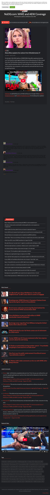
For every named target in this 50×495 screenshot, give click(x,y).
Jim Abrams (6, 393)
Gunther (41, 466)
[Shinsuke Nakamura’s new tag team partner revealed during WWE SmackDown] (21, 22)
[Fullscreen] (46, 451)
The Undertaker (14, 479)
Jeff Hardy (14, 469)
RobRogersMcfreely (8, 409)
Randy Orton (39, 471)
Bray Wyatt (5, 464)
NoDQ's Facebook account (23, 95)
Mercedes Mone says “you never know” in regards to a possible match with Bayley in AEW (23, 243)
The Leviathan (6, 384)
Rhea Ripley (11, 474)
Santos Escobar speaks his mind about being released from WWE (18, 267)
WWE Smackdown (39, 481)
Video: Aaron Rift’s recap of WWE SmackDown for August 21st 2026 (18, 240)
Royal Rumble (37, 474)
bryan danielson (24, 464)
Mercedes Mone (24, 471)
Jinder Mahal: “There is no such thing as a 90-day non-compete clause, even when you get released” (24, 237)
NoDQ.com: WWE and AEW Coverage (25, 14)
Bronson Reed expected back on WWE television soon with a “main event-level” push (22, 275)
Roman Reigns (28, 474)
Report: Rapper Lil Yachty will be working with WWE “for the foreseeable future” (21, 222)
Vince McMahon (39, 479)
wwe (14, 481)
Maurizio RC (6, 400)
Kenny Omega (38, 469)
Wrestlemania (6, 481)
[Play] (3, 451)
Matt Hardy (14, 471)
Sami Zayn (5, 476)
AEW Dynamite (12, 461)
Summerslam (40, 476)
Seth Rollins (13, 476)
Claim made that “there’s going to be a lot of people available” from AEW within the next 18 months (24, 256)
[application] (25, 439)
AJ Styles (31, 461)
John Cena (29, 469)
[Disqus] (25, 158)
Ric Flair (19, 474)
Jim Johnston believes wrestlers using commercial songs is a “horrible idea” (20, 248)
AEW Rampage (22, 461)
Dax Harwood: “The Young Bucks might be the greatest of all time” (18, 251)
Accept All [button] (12, 7)
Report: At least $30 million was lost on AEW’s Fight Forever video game (19, 262)
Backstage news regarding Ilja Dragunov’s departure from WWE (17, 253)
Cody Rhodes (14, 466)
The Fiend (12, 101)
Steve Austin (31, 476)
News (7, 50)
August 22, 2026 (27, 381)
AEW (4, 461)
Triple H (30, 479)
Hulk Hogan (5, 469)
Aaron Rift (7, 55)
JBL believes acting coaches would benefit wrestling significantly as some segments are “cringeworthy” (22, 225)
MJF (32, 471)
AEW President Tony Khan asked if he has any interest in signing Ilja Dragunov (20, 229)
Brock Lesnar (14, 464)
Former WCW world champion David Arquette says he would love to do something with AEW (23, 232)
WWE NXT (20, 481)
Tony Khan (23, 479)
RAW (4, 474)
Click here (7, 93)
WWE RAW (28, 481)
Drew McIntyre (23, 466)
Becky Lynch (39, 461)
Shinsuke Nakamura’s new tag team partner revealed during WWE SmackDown (20, 234)
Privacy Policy (46, 492)
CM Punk (5, 466)
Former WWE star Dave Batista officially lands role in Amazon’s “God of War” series (21, 259)
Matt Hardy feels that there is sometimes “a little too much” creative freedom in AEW (22, 245)
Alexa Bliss (7, 101)
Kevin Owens (6, 471)
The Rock (5, 479)
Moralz (5, 373)
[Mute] (44, 451)
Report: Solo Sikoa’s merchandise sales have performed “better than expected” (20, 270)
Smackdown (22, 476)
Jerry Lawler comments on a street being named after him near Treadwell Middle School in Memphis (25, 264)
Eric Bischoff (33, 466)
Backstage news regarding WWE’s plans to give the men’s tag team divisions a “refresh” (22, 272)
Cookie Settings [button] (5, 7)
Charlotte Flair (34, 464)
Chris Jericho (43, 464)
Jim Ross (22, 469)
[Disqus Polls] (25, 123)
